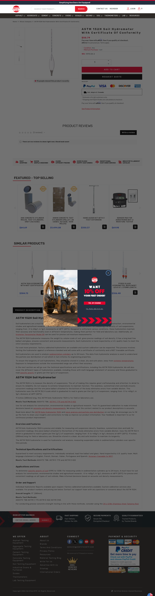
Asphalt (19, 16)
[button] (95, 303)
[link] (95, 309)
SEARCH (81, 9)
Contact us (102, 9)
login (132, 9)
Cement (45, 16)
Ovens (68, 16)
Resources (135, 16)
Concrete (56, 16)
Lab (123, 16)
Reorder (114, 9)
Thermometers (111, 16)
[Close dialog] (108, 273)
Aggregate (32, 16)
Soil (98, 16)
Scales (78, 16)
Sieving (89, 16)
